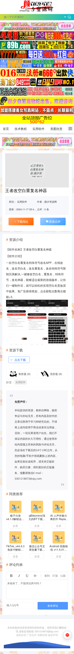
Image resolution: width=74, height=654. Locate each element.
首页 (6, 129)
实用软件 (38, 129)
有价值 (24, 374)
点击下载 (20, 360)
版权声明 (53, 635)
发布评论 (52, 605)
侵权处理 (21, 635)
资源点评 (54, 221)
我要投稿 (42, 635)
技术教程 (21, 129)
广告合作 (32, 635)
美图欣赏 (56, 129)
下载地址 (22, 221)
